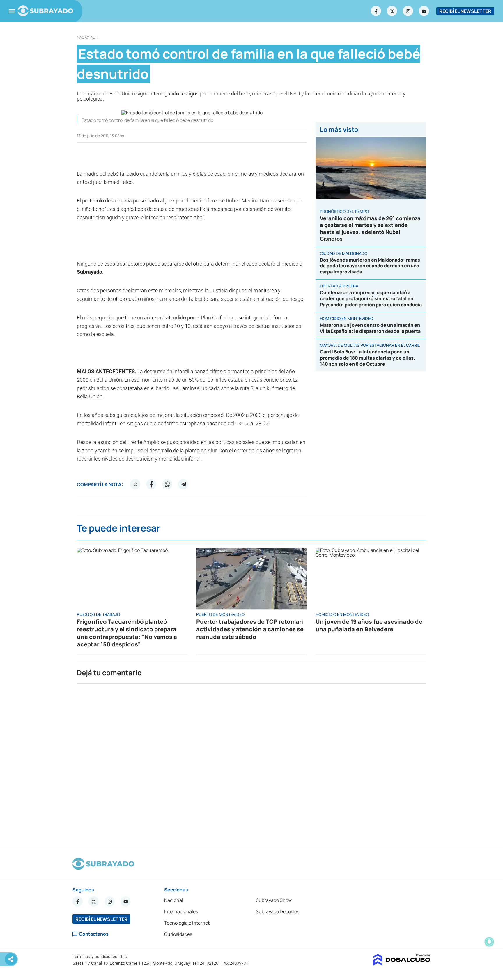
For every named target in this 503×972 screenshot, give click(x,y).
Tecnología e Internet (187, 923)
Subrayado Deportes (277, 911)
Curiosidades (178, 934)
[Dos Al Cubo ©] (402, 964)
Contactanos (94, 934)
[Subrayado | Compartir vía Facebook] (151, 484)
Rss (123, 956)
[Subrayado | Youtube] (424, 11)
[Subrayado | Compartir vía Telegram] (183, 484)
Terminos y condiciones (95, 956)
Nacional (86, 37)
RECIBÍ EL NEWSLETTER (465, 11)
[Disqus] (251, 763)
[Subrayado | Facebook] (376, 11)
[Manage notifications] (489, 941)
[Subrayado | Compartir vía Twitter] (135, 484)
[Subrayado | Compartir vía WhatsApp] (167, 484)
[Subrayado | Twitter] (392, 11)
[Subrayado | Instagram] (408, 11)
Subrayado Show (274, 900)
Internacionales (181, 911)
